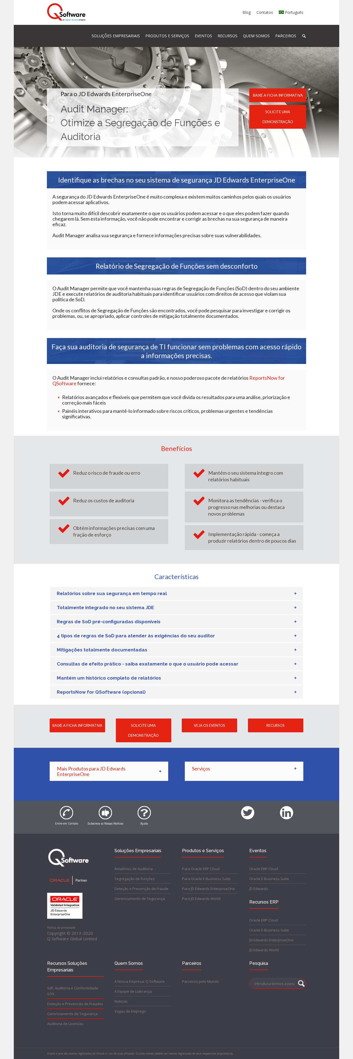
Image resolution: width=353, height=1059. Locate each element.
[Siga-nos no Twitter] (247, 809)
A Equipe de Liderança (133, 991)
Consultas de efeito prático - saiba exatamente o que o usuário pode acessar (147, 664)
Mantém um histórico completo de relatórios (109, 678)
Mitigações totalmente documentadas (102, 650)
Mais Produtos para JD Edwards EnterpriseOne (91, 771)
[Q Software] (66, 12)
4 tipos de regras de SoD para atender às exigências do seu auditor (136, 635)
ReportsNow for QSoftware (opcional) (101, 692)
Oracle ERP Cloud (263, 868)
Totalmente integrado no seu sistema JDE (105, 607)
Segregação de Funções (134, 878)
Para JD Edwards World (201, 898)
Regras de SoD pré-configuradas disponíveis (109, 621)
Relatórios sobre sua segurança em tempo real (112, 593)
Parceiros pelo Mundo (200, 981)
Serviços (201, 768)
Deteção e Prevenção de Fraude (141, 888)
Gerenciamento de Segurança (139, 898)
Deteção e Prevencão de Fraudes (75, 1003)
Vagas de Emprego (130, 1011)
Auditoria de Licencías (65, 1023)
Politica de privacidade (61, 927)
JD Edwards (258, 888)
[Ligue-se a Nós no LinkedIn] (286, 809)
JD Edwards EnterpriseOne (271, 939)
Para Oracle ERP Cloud (201, 868)
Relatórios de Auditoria (133, 868)
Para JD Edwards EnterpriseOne (208, 888)
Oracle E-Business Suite (269, 878)
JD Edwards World (264, 949)
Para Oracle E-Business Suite (206, 878)
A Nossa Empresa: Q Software (139, 981)
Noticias (121, 1001)
